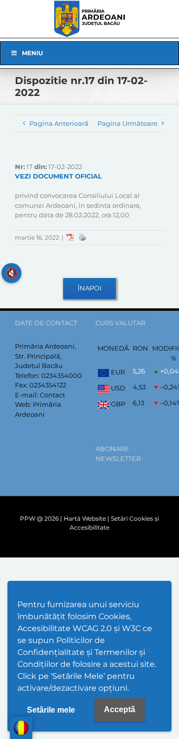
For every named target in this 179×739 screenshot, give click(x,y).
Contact (52, 395)
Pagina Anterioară (59, 123)
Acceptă (119, 709)
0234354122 (47, 385)
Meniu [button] (32, 53)
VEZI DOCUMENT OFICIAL (58, 176)
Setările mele (51, 710)
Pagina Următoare (127, 123)
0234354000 (61, 375)
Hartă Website (85, 518)
